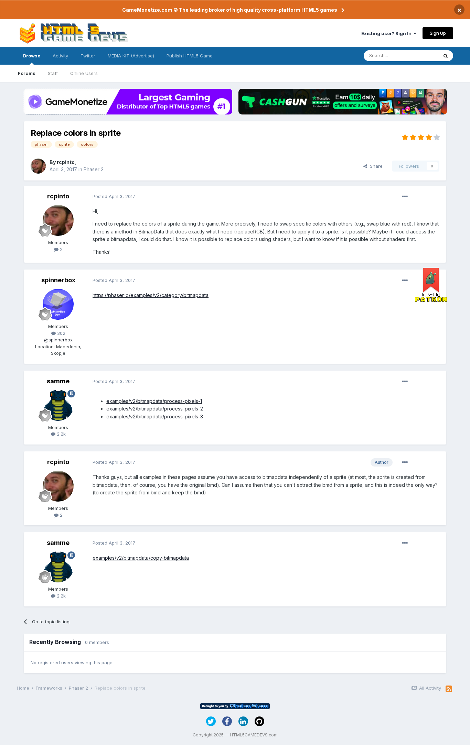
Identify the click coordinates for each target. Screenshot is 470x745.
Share (375, 166)
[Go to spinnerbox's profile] (58, 304)
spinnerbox (58, 280)
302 (60, 333)
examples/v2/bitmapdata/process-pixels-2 (154, 409)
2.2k (60, 434)
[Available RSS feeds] (449, 689)
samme (58, 381)
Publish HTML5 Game (190, 55)
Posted (114, 196)
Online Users (84, 73)
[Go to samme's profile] (58, 405)
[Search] (445, 55)
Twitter (88, 55)
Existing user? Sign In (387, 33)
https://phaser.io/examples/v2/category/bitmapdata (151, 295)
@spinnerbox (58, 339)
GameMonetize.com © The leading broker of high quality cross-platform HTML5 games (229, 10)
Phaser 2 (94, 169)
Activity (60, 55)
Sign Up (438, 33)
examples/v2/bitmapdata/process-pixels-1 (154, 401)
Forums (26, 73)
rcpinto (66, 162)
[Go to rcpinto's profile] (38, 166)
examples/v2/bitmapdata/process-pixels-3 (154, 416)
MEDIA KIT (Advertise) (131, 55)
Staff (53, 73)
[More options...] (405, 197)
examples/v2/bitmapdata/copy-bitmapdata (141, 558)
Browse (31, 55)
